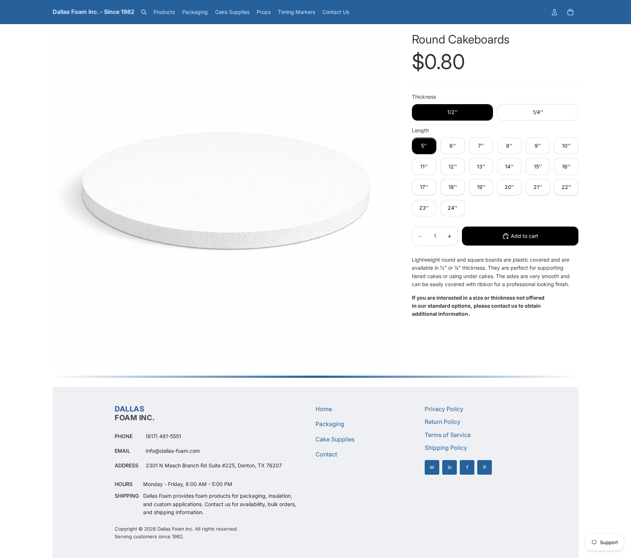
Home (324, 409)
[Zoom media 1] (223, 195)
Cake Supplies (335, 439)
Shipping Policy (446, 447)
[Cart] (570, 12)
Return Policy (442, 421)
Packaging (330, 424)
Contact (326, 454)
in (450, 467)
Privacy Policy (444, 409)
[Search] (144, 12)
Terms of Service (448, 435)
